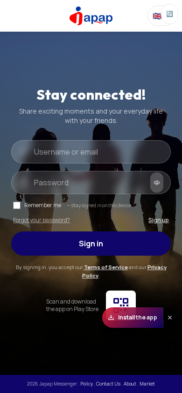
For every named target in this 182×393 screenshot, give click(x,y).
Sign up (158, 220)
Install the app (137, 317)
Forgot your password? (41, 220)
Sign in (91, 243)
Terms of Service (106, 267)
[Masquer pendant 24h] (169, 317)
